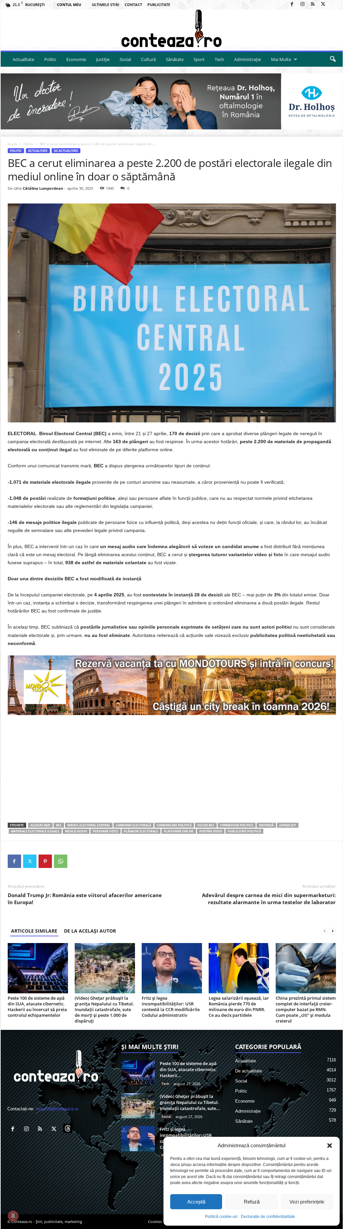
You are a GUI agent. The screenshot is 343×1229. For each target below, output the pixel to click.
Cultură (148, 59)
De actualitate (66, 151)
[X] (323, 4)
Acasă (12, 143)
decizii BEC (205, 825)
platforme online (179, 831)
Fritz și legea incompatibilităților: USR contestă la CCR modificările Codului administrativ (171, 1006)
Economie (76, 59)
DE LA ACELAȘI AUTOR (90, 931)
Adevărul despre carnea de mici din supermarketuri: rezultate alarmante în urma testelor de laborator (269, 898)
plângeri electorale (141, 831)
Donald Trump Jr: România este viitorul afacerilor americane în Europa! (85, 898)
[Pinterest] (45, 861)
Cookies (155, 1221)
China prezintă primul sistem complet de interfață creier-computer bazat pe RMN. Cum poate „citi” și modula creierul (306, 1009)
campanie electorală (133, 825)
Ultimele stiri (105, 4)
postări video (210, 831)
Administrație (247, 59)
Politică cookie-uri (221, 1216)
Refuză (252, 1202)
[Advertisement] (172, 769)
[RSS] (313, 4)
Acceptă (196, 1202)
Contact (133, 4)
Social (125, 59)
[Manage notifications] (13, 1216)
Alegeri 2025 (40, 825)
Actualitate (23, 59)
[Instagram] (302, 4)
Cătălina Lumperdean (43, 188)
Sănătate (175, 59)
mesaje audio (76, 831)
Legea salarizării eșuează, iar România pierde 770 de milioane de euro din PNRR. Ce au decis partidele (239, 1006)
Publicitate (158, 4)
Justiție (103, 59)
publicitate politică (244, 831)
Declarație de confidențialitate (268, 1216)
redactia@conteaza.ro (57, 1108)
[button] (329, 1145)
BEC (59, 825)
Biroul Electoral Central (88, 825)
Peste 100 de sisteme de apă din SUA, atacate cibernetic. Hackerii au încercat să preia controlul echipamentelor (37, 1006)
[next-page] (332, 930)
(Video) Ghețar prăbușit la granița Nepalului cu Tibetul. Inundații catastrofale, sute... (190, 1102)
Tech (219, 59)
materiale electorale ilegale (35, 831)
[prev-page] (324, 930)
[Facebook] (292, 4)
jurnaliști (287, 825)
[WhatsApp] (60, 861)
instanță (266, 825)
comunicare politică (174, 825)
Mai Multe (281, 59)
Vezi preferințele (306, 1202)
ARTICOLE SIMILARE (34, 931)
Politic (50, 59)
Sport (199, 59)
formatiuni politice (236, 825)
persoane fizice (105, 831)
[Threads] (334, 4)
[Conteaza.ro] (172, 28)
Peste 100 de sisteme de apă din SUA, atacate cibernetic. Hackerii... (188, 1069)
